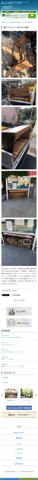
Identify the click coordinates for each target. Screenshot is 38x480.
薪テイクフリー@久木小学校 (10, 336)
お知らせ (5, 382)
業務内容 (19, 438)
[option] (11, 395)
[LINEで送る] (16, 295)
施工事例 (13, 22)
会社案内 (19, 458)
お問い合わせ (19, 464)
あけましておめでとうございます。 (13, 351)
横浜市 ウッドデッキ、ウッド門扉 (13, 365)
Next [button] (36, 395)
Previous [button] (2, 395)
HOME (3, 22)
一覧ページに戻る (19, 300)
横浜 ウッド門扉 (7, 358)
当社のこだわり (19, 432)
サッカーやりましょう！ (9, 343)
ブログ (8, 22)
